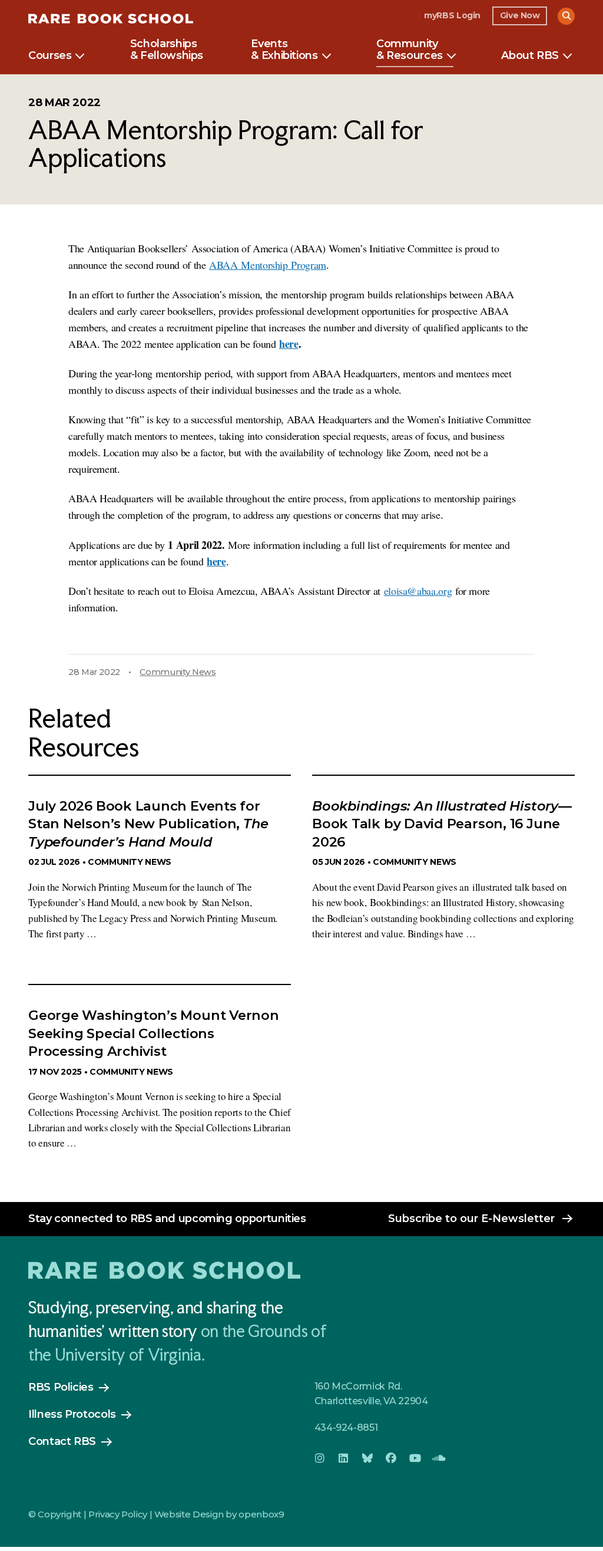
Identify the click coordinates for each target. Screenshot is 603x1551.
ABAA (267, 265)
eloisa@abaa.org (418, 591)
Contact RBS (62, 1441)
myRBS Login (452, 15)
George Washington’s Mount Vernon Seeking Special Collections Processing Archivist (153, 1033)
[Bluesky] (367, 1458)
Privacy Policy (117, 1514)
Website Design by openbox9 (219, 1514)
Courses (49, 56)
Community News (178, 672)
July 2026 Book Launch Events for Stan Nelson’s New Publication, (148, 824)
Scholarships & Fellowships (166, 50)
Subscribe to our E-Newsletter (471, 1218)
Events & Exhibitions (284, 50)
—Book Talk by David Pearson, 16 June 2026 (442, 824)
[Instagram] (319, 1458)
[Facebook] (391, 1458)
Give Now (520, 15)
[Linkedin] (343, 1458)
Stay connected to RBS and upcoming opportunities (167, 1218)
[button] (566, 16)
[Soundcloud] (438, 1458)
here (289, 343)
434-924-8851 (346, 1427)
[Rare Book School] (110, 20)
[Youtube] (415, 1458)
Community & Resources (409, 50)
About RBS (530, 56)
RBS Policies (61, 1387)
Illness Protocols (72, 1414)
